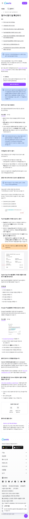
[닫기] (25, 505)
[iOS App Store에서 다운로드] (18, 448)
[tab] (3, 114)
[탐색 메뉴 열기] (2, 3)
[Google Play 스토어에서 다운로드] (7, 448)
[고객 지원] (26, 516)
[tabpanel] (14, 125)
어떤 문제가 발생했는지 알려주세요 (9, 383)
